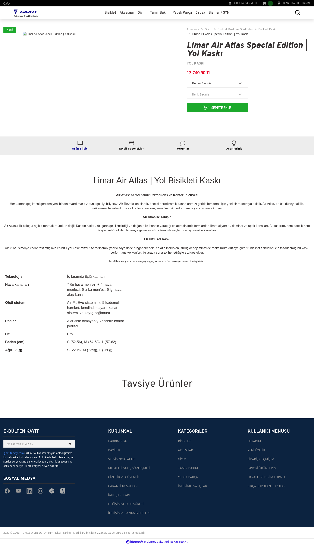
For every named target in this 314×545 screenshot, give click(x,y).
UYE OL (253, 3)
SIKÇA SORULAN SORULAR (266, 486)
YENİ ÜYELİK (256, 450)
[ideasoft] (134, 542)
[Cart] (267, 3)
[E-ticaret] (156, 542)
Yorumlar (182, 149)
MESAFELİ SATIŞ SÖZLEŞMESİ (129, 468)
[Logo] (26, 12)
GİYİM (182, 459)
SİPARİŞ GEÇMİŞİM (261, 459)
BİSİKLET (184, 441)
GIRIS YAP (240, 3)
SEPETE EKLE (221, 107)
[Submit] (70, 444)
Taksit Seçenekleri (131, 149)
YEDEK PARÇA (188, 477)
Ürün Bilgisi (80, 149)
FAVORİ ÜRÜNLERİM (262, 468)
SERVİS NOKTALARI (121, 459)
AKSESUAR (185, 450)
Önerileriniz (234, 149)
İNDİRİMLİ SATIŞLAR (192, 486)
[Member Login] (230, 3)
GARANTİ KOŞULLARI (123, 486)
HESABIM (254, 441)
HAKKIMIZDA (117, 441)
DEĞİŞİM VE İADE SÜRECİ (126, 504)
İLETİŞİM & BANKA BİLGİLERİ (129, 513)
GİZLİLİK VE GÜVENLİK (124, 477)
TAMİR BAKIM (188, 468)
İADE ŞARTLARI (119, 495)
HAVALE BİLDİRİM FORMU (266, 477)
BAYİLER (114, 450)
